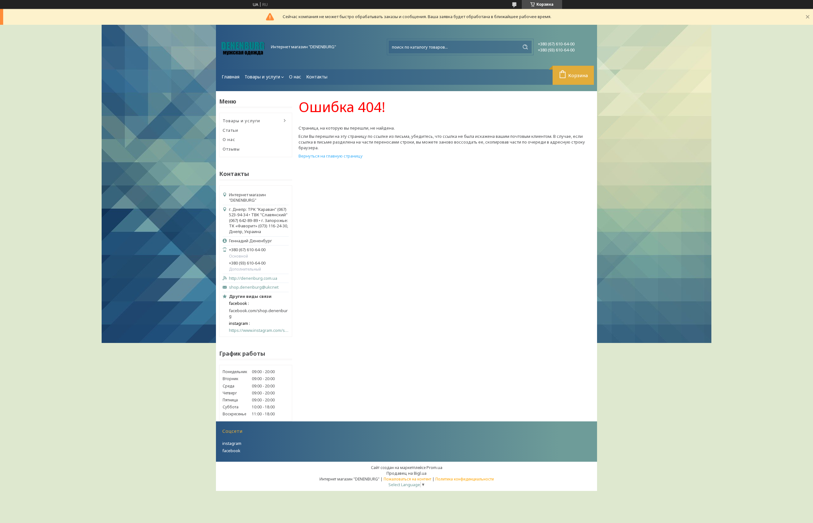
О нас (295, 77)
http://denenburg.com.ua (253, 278)
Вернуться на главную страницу (331, 156)
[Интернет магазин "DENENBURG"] (243, 47)
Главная (230, 77)
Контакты (316, 77)
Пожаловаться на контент (407, 479)
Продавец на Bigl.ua (406, 473)
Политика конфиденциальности (464, 479)
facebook (231, 450)
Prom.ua (434, 467)
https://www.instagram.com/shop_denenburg (259, 330)
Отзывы (231, 149)
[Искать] (525, 47)
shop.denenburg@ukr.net (254, 287)
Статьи (230, 130)
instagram (231, 443)
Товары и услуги (262, 77)
